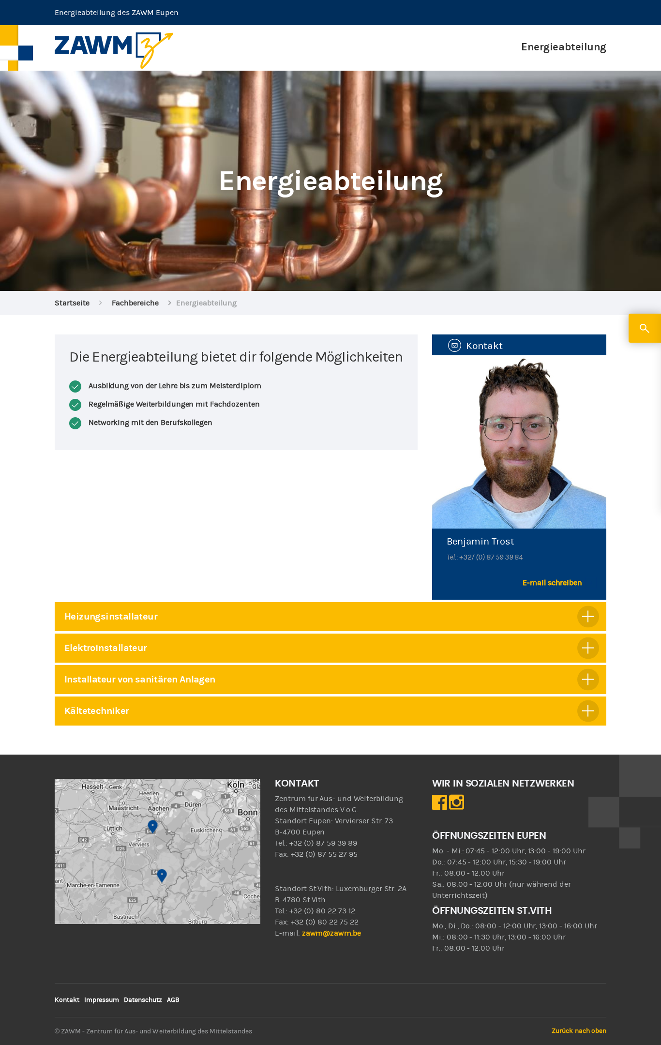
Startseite (72, 303)
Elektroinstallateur (105, 647)
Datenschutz (143, 1000)
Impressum (101, 1000)
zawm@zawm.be (331, 933)
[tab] (330, 616)
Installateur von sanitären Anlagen (139, 679)
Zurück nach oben (579, 1031)
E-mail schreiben (552, 582)
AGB (173, 1000)
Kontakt (67, 1000)
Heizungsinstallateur (110, 616)
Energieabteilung (563, 47)
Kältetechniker (96, 710)
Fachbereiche (135, 303)
